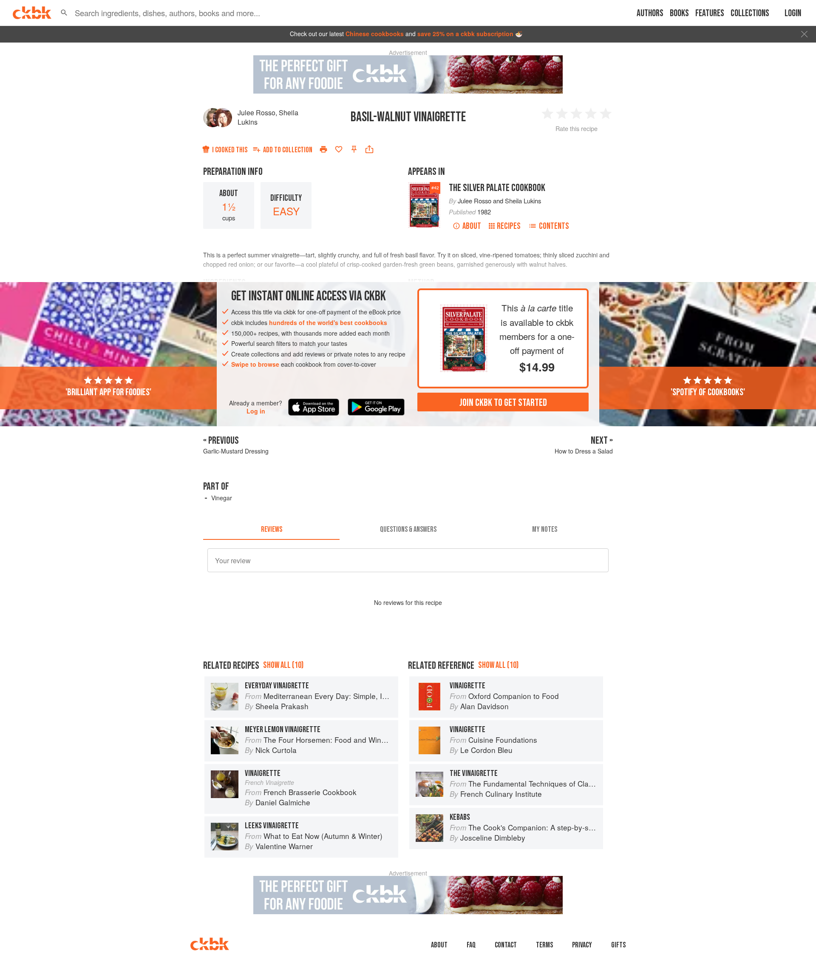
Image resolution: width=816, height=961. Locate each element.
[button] (64, 13)
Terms (544, 945)
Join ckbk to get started (503, 402)
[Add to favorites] (338, 149)
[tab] (271, 529)
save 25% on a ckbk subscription (465, 33)
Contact (506, 945)
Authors (650, 13)
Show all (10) (283, 665)
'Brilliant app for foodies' (108, 392)
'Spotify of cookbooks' (708, 392)
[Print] (323, 149)
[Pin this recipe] (354, 149)
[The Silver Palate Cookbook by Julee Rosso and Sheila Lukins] (464, 311)
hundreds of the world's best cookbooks (328, 322)
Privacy (582, 945)
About (471, 226)
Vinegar (221, 497)
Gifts (618, 945)
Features (709, 13)
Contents (554, 226)
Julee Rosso (256, 112)
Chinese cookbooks (375, 33)
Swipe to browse (255, 364)
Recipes (509, 226)
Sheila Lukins (523, 200)
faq (471, 945)
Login (793, 13)
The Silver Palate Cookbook (497, 188)
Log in (255, 411)
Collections (750, 13)
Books (679, 13)
